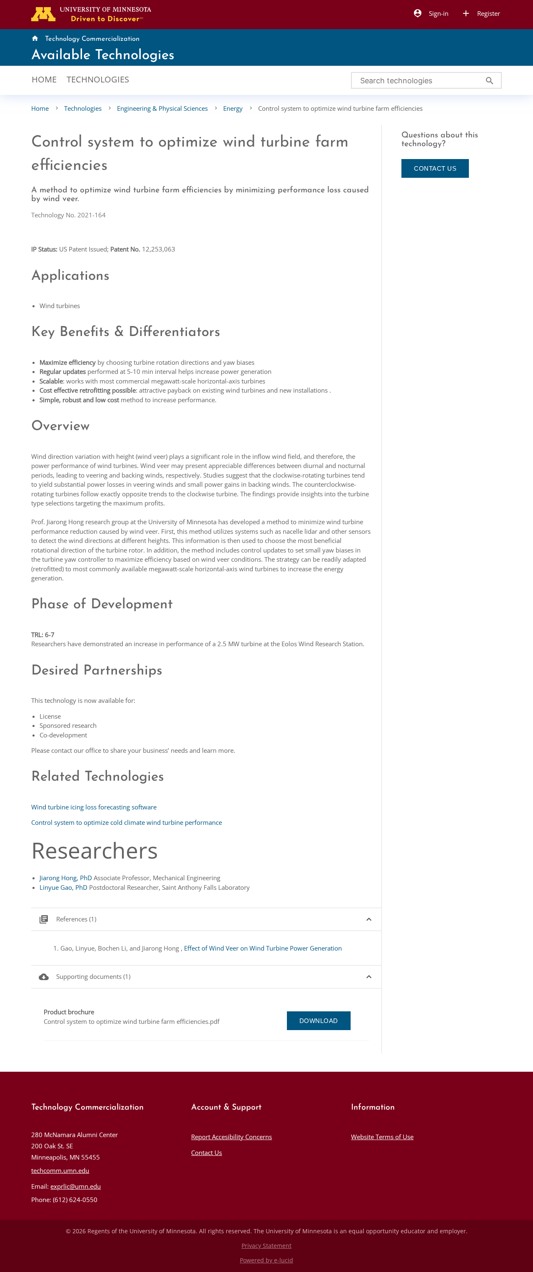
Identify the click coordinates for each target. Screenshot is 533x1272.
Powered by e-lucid (266, 1260)
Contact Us (206, 1152)
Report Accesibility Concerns (231, 1137)
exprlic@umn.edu (75, 1186)
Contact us (435, 168)
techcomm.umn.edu (60, 1170)
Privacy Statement (266, 1246)
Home (44, 79)
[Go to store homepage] (89, 13)
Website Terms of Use (382, 1137)
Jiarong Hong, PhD (66, 878)
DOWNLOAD (318, 1020)
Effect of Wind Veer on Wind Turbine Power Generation (263, 948)
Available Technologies (102, 55)
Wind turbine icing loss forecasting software (94, 807)
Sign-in (430, 13)
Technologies (98, 79)
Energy (233, 108)
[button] (206, 919)
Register (480, 13)
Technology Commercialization (92, 39)
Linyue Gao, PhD (63, 887)
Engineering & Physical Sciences (162, 108)
